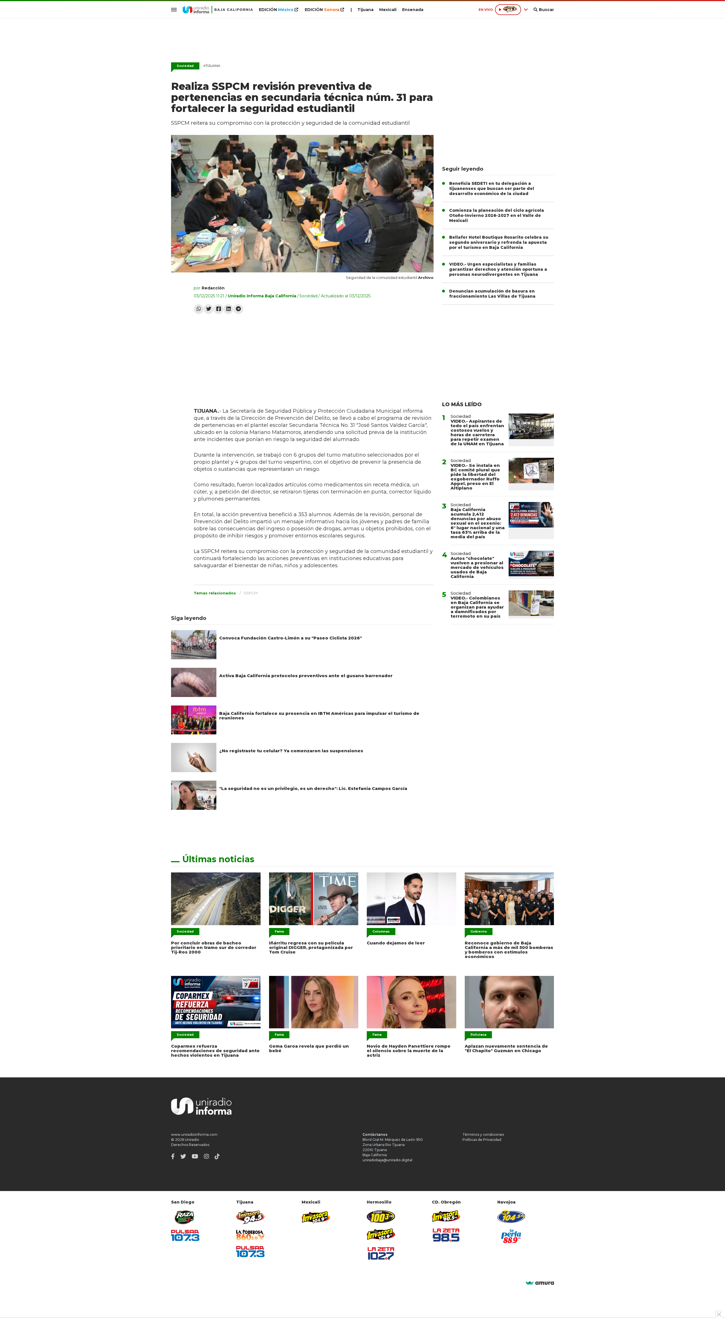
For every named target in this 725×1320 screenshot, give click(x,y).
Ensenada (412, 9)
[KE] (511, 1216)
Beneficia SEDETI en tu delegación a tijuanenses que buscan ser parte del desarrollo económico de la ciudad (491, 188)
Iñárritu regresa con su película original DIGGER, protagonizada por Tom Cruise (311, 947)
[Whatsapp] (199, 309)
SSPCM (250, 593)
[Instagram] (206, 1156)
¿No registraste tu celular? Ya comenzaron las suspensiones (291, 750)
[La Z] (381, 1253)
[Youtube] (195, 1156)
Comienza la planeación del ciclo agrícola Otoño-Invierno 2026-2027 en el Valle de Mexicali (496, 215)
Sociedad (185, 66)
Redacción (213, 288)
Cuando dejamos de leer (396, 943)
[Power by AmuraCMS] (540, 1283)
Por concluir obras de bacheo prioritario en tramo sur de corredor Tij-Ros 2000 (213, 947)
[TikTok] (217, 1156)
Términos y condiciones (483, 1134)
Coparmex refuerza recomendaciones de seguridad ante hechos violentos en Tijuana (215, 1050)
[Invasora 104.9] (316, 1216)
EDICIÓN (276, 9)
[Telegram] (238, 309)
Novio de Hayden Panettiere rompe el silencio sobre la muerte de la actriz (409, 1050)
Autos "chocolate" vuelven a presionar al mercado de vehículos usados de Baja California (477, 567)
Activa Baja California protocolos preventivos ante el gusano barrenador (306, 675)
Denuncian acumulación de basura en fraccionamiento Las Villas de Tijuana (492, 294)
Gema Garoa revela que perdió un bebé (309, 1048)
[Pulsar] (185, 1235)
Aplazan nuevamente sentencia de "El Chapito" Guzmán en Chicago (506, 1048)
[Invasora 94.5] (250, 1217)
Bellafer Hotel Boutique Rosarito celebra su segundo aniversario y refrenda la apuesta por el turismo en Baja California (498, 242)
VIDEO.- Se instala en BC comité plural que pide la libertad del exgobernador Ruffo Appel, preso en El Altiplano (475, 477)
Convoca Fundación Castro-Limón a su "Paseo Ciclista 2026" (290, 638)
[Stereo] (381, 1216)
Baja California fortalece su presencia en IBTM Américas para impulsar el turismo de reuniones (319, 716)
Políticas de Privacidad (481, 1139)
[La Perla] (511, 1236)
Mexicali (387, 9)
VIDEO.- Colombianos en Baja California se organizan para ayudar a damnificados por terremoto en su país (477, 607)
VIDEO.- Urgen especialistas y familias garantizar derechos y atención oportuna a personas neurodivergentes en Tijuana (498, 269)
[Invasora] (185, 1217)
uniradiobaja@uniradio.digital (387, 1160)
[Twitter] (209, 309)
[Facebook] (218, 309)
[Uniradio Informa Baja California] (217, 10)
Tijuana (365, 9)
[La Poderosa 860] (250, 1235)
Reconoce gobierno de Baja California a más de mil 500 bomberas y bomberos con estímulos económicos (509, 949)
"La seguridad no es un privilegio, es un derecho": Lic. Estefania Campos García (313, 788)
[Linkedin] (228, 309)
